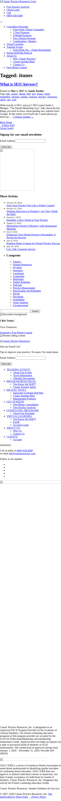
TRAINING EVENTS (18, 369)
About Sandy (7, 128)
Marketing (18, 279)
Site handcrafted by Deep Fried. (26, 795)
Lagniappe (18, 273)
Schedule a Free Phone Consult (16, 332)
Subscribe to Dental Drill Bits (28, 393)
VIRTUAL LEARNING (19, 416)
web (14, 99)
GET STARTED (15, 401)
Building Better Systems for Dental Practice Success (33, 243)
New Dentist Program (24, 38)
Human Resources (22, 264)
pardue (24, 96)
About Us (12, 55)
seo (9, 99)
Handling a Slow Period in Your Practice (27, 220)
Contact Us (19, 64)
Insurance (18, 270)
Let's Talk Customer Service (21, 249)
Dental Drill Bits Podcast (19, 53)
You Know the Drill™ (24, 384)
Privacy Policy (37, 796)
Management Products (24, 398)
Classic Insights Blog (24, 61)
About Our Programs (24, 413)
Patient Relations (21, 282)
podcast (33, 96)
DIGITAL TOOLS (16, 390)
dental (22, 93)
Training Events (15, 47)
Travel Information (22, 375)
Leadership (18, 276)
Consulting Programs (17, 26)
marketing (5, 96)
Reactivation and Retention (27, 290)
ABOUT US (13, 427)
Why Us (17, 430)
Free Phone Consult (17, 67)
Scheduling (19, 299)
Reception (18, 296)
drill (29, 93)
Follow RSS (8, 125)
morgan (15, 96)
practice (42, 96)
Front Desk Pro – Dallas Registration (32, 50)
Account (17, 439)
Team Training (20, 302)
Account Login (21, 425)
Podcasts (17, 285)
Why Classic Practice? (24, 58)
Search (35, 311)
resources (52, 96)
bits (8, 93)
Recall (16, 293)
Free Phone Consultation (25, 404)
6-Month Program (22, 35)
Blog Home (6, 122)
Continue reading (23, 116)
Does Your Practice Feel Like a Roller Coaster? (31, 205)
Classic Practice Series (24, 387)
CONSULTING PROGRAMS (23, 410)
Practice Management (24, 288)
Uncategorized (20, 305)
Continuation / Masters (24, 41)
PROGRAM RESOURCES (21, 381)
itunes (40, 93)
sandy (3, 99)
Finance (17, 261)
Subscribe (6, 147)
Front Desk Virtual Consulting (28, 29)
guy (34, 93)
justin (47, 93)
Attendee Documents (24, 378)
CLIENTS (12, 436)
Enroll (16, 422)
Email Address (7, 140)
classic (14, 93)
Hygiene (17, 267)
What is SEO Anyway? (19, 84)
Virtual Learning (15, 44)
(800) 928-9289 (15, 15)
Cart (9, 12)
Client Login (13, 9)
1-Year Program (21, 32)
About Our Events (22, 372)
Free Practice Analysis (18, 7)
